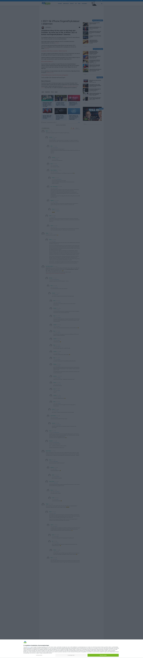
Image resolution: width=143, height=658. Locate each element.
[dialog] (71, 648)
